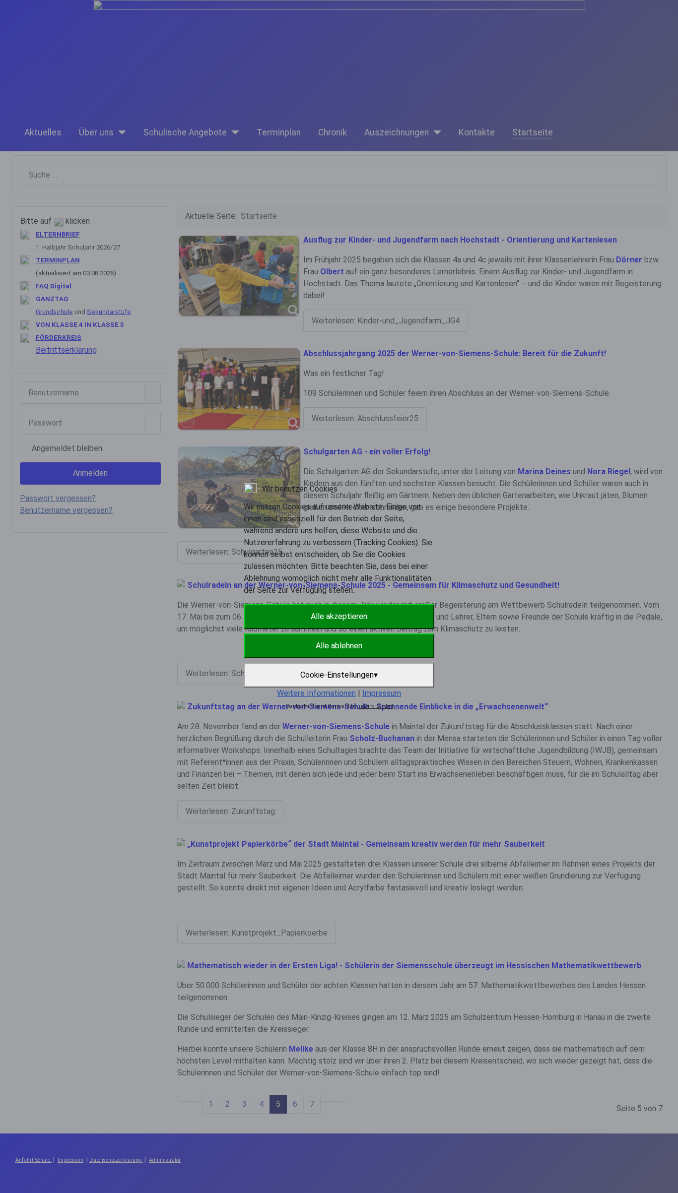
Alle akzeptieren (339, 616)
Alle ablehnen (339, 645)
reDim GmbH (375, 706)
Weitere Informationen (316, 693)
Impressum (381, 693)
